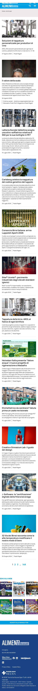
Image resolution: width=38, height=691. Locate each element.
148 (24, 564)
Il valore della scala (11, 80)
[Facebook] (14, 658)
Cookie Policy (16, 667)
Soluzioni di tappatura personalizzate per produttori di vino (17, 43)
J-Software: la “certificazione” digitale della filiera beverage (17, 495)
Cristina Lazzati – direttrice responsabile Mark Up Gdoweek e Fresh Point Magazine (18, 102)
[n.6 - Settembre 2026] (6, 589)
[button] (30, 6)
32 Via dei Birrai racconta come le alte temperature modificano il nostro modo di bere (18, 538)
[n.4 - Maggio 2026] (32, 589)
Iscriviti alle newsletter (9, 652)
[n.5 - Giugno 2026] (19, 607)
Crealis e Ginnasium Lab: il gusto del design (18, 448)
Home (3, 11)
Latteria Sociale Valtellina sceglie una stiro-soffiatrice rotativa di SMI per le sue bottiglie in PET (18, 132)
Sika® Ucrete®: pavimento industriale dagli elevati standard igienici (18, 280)
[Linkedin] (17, 658)
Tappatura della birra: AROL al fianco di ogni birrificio (16, 320)
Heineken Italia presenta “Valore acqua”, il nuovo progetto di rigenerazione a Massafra (18, 363)
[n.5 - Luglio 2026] (19, 589)
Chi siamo (5, 650)
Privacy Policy (6, 667)
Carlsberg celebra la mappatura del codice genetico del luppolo (17, 180)
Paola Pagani (18, 54)
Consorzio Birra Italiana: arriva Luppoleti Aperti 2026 (16, 231)
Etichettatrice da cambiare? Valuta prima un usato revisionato (19, 409)
